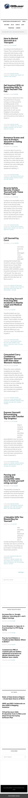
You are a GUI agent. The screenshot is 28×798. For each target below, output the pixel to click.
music (20, 285)
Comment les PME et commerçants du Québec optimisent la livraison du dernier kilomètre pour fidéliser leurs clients (11, 653)
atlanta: (19, 341)
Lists (20, 556)
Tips (23, 228)
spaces (18, 464)
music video (16, 288)
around (12, 75)
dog (7, 342)
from (10, 342)
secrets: (14, 228)
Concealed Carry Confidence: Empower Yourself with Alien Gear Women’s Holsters (13, 358)
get (18, 125)
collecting (20, 505)
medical (6, 344)
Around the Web (14, 73)
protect (12, 177)
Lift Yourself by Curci (11, 239)
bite (5, 342)
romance (16, 177)
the (23, 75)
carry (19, 399)
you (7, 563)
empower (18, 400)
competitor (6, 506)
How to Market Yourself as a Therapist (11, 40)
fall (16, 125)
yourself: (14, 76)
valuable (21, 562)
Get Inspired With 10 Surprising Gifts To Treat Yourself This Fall (14, 88)
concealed (6, 400)
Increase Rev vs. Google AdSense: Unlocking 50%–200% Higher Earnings (14, 616)
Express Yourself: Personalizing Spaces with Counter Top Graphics (14, 415)
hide (14, 506)
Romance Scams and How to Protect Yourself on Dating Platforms (14, 140)
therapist (6, 76)
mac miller (6, 288)
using (11, 508)
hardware (16, 560)
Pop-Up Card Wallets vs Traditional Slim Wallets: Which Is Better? (14, 640)
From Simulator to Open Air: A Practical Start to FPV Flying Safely (13, 628)
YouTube (14, 289)
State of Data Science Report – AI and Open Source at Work (13, 698)
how (16, 75)
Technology (11, 562)
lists (21, 560)
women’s (19, 402)
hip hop (20, 286)
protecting (11, 344)
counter (17, 463)
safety (9, 228)
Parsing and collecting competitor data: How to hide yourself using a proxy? (14, 479)
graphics (6, 464)
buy (21, 559)
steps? (16, 344)
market (19, 75)
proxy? (5, 508)
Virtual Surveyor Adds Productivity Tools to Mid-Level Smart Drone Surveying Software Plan (14, 715)
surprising (11, 127)
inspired (6, 127)
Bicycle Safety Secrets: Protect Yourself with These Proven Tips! (13, 191)
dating (19, 176)
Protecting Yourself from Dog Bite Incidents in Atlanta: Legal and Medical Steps (13, 303)
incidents (14, 342)
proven (5, 228)
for (5, 560)
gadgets (8, 560)
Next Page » (21, 572)
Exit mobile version (14, 796)
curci (16, 286)
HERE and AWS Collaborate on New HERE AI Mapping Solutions (13, 705)
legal (18, 342)
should (5, 562)
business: (17, 559)
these (20, 228)
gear (22, 400)
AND (12, 176)
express (22, 463)
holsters (6, 402)
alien (12, 399)
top (4, 466)
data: (11, 506)
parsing (20, 506)
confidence (12, 400)
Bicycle (17, 226)
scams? (21, 177)
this (17, 127)
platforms (6, 177)
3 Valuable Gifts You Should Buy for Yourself (13, 519)
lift (23, 286)
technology (7, 557)
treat (20, 127)
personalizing (12, 464)
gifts (21, 125)
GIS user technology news (14, 6)
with (7, 128)
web (10, 76)
